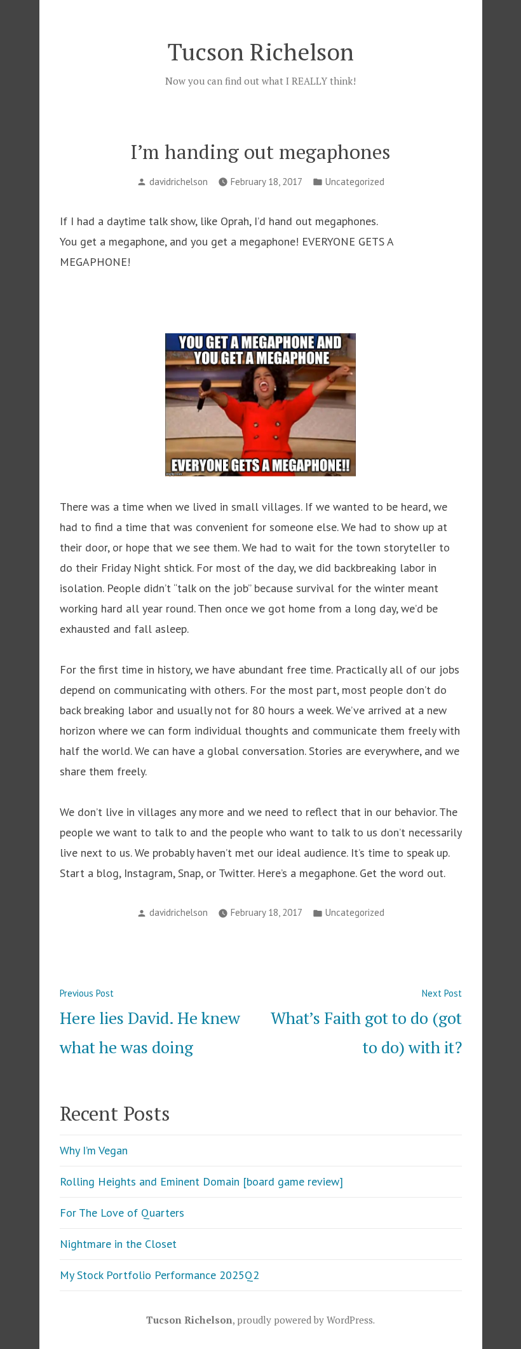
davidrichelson (178, 182)
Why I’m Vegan (94, 1150)
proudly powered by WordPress (305, 1319)
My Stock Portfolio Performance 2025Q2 (159, 1275)
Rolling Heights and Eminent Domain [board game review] (201, 1181)
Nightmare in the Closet (118, 1243)
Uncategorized (354, 182)
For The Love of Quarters (122, 1212)
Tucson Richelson (261, 51)
